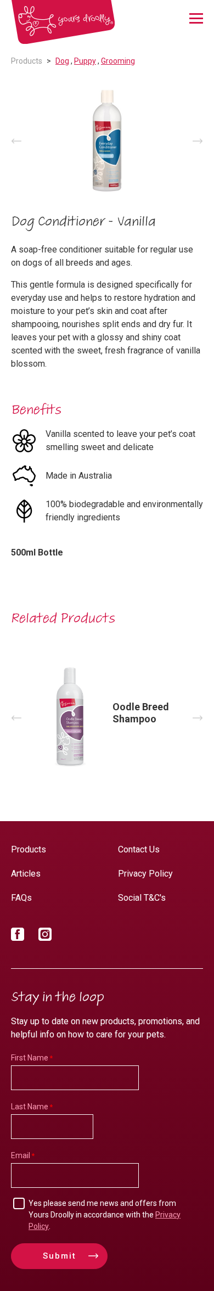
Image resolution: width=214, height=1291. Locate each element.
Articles (26, 873)
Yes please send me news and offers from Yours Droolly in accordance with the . (105, 1215)
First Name (29, 1057)
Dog (62, 61)
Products (26, 61)
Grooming (118, 61)
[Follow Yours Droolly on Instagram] (45, 936)
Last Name (29, 1106)
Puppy (85, 61)
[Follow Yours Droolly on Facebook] (17, 936)
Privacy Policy (145, 873)
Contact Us (139, 849)
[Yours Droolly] (63, 22)
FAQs (21, 898)
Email (20, 1155)
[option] (107, 141)
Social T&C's (142, 898)
